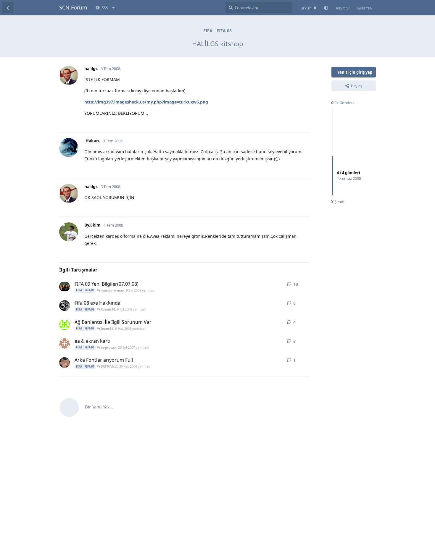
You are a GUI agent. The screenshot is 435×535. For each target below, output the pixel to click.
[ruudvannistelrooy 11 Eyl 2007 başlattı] (64, 343)
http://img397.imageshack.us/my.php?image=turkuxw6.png (146, 102)
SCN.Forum (73, 7)
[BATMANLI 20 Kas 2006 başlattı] (64, 362)
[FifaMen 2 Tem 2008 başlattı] (64, 286)
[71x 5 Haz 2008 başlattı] (64, 324)
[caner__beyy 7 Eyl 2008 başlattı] (64, 305)
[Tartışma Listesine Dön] (7, 7)
